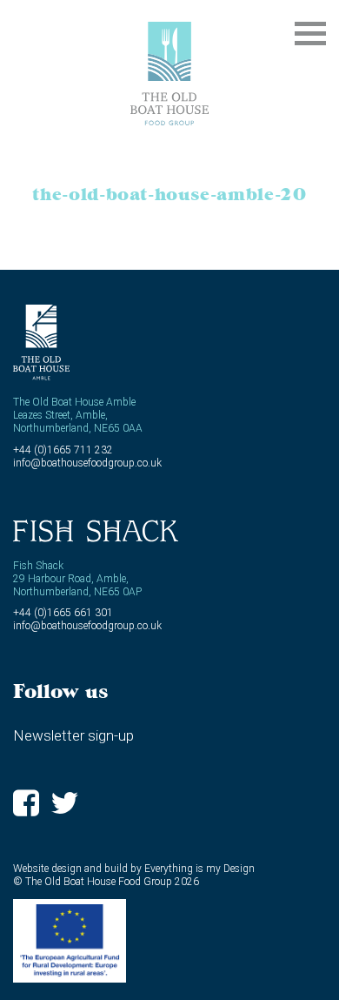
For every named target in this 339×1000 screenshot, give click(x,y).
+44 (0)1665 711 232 (63, 450)
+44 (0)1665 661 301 (63, 613)
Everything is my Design (199, 868)
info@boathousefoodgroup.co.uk (87, 463)
